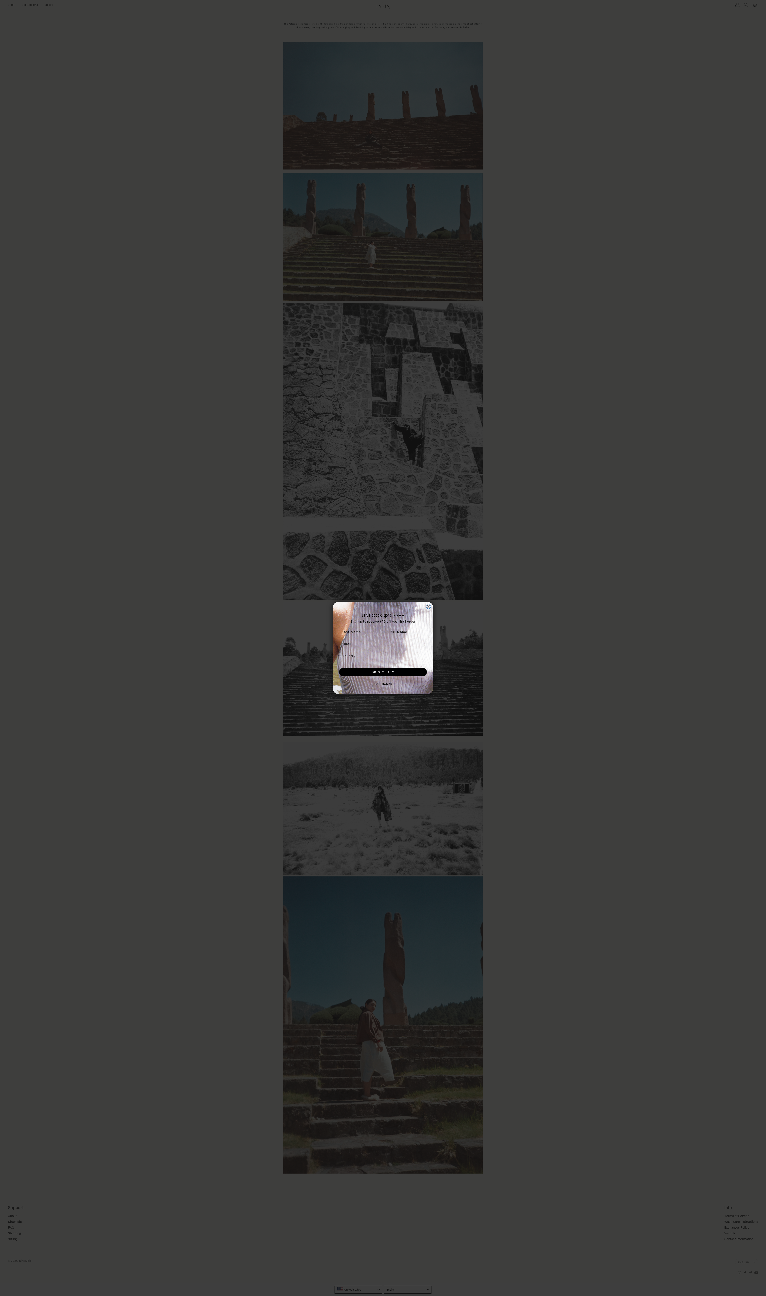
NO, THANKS (383, 683)
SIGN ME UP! (383, 672)
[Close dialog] (428, 606)
